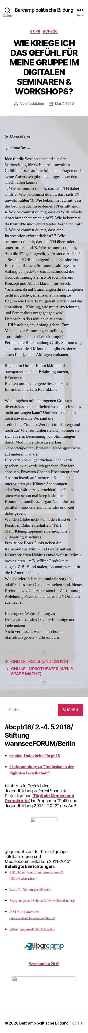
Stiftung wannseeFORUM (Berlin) (32, 929)
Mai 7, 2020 (64, 103)
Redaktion (35, 103)
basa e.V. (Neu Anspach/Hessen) (30, 890)
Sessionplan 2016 (44, 964)
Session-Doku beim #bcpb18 (34, 755)
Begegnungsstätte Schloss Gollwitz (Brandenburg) (42, 901)
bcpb (35, 31)
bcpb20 (50, 31)
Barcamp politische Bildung (44, 10)
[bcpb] (44, 986)
